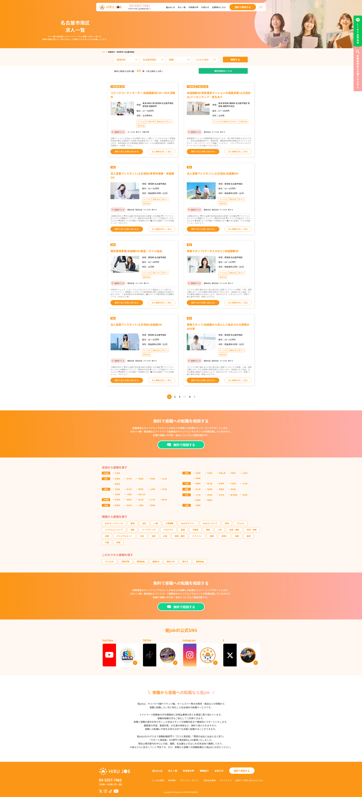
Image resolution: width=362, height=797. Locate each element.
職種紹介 (204, 770)
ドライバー (197, 536)
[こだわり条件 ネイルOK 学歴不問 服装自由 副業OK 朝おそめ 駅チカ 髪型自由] (205, 59)
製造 (183, 529)
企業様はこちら (219, 7)
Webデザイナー (188, 523)
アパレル (240, 523)
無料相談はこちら (223, 71)
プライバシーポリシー (190, 780)
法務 (154, 536)
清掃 (132, 529)
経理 (212, 536)
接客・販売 (180, 536)
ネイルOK (109, 561)
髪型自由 (200, 561)
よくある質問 (158, 780)
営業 (107, 536)
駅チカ (185, 561)
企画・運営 (234, 529)
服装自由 (141, 561)
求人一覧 (182, 7)
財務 (227, 523)
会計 (144, 523)
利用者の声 (193, 7)
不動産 (195, 529)
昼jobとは (170, 7)
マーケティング (149, 529)
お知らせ (205, 7)
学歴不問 (125, 561)
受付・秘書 (252, 529)
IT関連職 (169, 523)
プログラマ (168, 529)
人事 (156, 523)
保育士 (224, 536)
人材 (220, 529)
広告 (142, 536)
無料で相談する (242, 770)
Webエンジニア (210, 523)
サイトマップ (225, 780)
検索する (235, 59)
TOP (103, 52)
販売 (133, 523)
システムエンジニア (114, 529)
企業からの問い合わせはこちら (249, 780)
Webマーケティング (114, 523)
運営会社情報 (210, 780)
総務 (237, 536)
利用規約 (172, 780)
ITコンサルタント (124, 536)
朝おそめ (171, 561)
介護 (107, 542)
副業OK (155, 561)
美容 (249, 536)
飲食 (118, 542)
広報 (165, 536)
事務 (208, 529)
